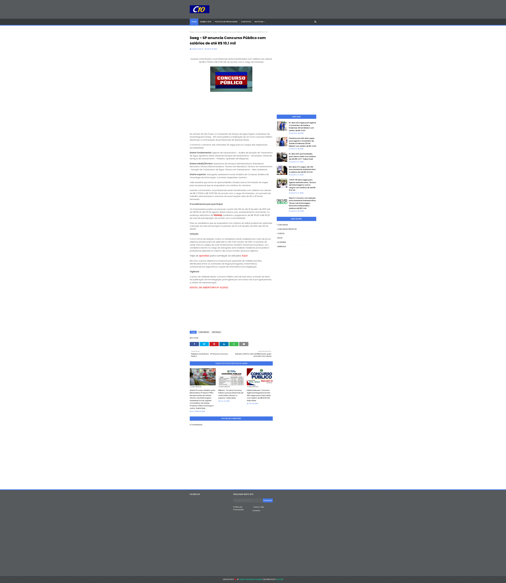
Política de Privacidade (238, 508)
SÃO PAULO (206, 32)
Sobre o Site (259, 507)
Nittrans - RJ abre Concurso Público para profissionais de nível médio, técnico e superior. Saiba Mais (230, 394)
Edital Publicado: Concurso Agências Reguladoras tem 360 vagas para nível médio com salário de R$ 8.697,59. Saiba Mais (259, 395)
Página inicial (195, 32)
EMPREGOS (282, 246)
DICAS (280, 238)
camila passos (197, 49)
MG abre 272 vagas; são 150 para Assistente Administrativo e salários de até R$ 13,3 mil (302, 169)
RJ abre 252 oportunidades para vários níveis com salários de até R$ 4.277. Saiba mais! (302, 156)
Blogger (279, 579)
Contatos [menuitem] (246, 21)
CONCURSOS (204, 332)
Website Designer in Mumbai (250, 579)
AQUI (245, 255)
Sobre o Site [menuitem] (205, 21)
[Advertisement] (231, 111)
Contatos (256, 510)
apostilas (204, 255)
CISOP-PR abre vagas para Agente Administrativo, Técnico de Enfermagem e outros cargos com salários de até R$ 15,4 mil (302, 185)
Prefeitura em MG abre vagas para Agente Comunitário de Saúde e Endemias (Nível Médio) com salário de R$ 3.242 (302, 142)
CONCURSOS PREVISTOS (287, 229)
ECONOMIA (282, 242)
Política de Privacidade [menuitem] (226, 21)
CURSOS (281, 233)
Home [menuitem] (194, 21)
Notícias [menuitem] (259, 21)
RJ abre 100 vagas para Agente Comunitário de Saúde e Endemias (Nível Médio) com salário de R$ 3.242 (302, 126)
